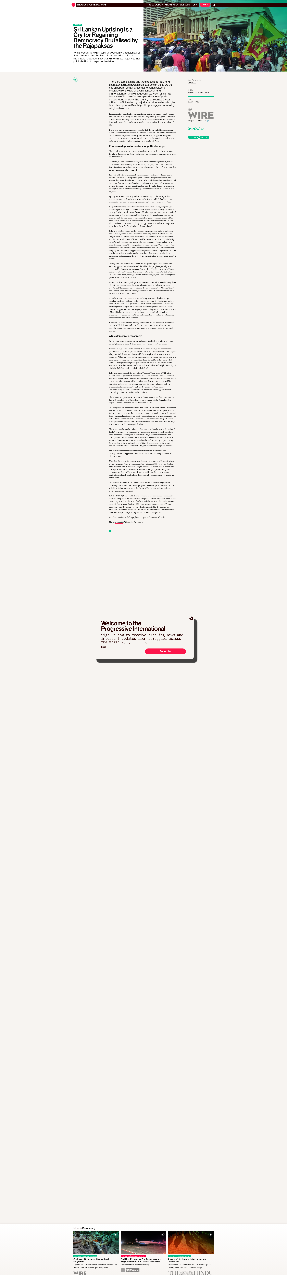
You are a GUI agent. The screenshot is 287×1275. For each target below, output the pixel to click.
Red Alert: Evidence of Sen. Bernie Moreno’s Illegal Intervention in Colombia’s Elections (141, 1260)
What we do (155, 5)
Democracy (193, 137)
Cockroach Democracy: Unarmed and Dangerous (91, 1260)
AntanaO (119, 522)
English (192, 83)
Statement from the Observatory (135, 1264)
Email (103, 647)
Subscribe (165, 651)
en (194, 5)
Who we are (170, 5)
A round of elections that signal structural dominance (187, 1260)
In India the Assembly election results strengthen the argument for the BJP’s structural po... (189, 1266)
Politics (204, 137)
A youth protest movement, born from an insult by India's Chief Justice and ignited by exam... (95, 1266)
